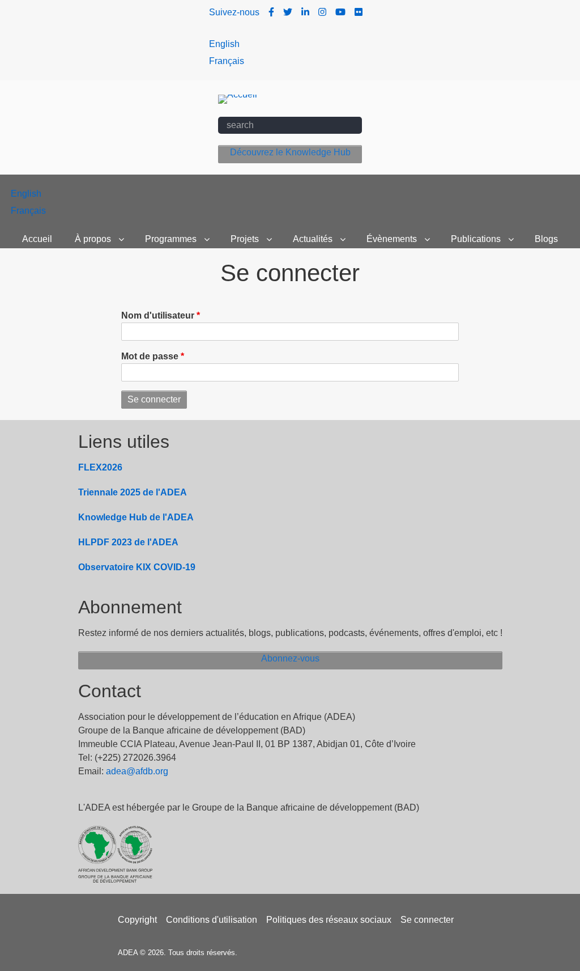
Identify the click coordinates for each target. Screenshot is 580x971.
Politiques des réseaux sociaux (328, 920)
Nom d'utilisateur (157, 315)
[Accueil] (237, 98)
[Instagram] (322, 12)
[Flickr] (358, 12)
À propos (93, 239)
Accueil (37, 239)
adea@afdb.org (137, 771)
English (224, 44)
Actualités (312, 239)
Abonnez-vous (290, 658)
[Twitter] (287, 12)
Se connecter (427, 920)
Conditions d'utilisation (211, 920)
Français (226, 61)
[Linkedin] (305, 12)
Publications (476, 239)
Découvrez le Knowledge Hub (290, 152)
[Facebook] (271, 12)
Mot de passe (149, 356)
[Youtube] (340, 12)
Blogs (546, 239)
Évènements (391, 239)
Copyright (137, 920)
